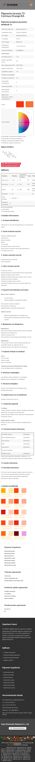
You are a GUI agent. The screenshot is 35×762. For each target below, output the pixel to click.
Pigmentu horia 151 (8, 756)
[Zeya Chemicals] (10, 4)
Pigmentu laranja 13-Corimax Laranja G (6, 505)
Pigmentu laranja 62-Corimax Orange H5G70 (7, 538)
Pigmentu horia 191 (17, 757)
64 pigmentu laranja (20, 750)
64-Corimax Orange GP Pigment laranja (20, 495)
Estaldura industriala (9, 591)
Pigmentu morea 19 (7, 759)
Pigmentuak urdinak (9, 560)
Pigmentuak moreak (9, 558)
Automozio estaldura (10, 596)
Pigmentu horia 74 (16, 753)
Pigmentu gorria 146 (21, 747)
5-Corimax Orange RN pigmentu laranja (19, 527)
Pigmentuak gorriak (9, 551)
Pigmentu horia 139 (17, 754)
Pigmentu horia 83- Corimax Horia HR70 (6, 495)
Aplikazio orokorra (8, 660)
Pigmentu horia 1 (10, 751)
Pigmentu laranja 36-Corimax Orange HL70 (6, 516)
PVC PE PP (7, 609)
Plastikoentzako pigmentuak (11, 657)
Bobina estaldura (8, 598)
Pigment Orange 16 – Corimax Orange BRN (19, 516)
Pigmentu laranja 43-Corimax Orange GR (19, 505)
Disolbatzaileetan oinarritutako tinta (13, 580)
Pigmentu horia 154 (17, 756)
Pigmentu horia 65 (7, 753)
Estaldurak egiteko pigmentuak (12, 655)
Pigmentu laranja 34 (10, 750)
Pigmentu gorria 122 (11, 747)
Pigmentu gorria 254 (21, 748)
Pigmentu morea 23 (17, 759)
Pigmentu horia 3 (19, 751)
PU (5, 611)
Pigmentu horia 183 (8, 757)
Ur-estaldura (7, 593)
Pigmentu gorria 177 (11, 748)
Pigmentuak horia (9, 556)
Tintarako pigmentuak (9, 652)
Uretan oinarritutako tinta (11, 578)
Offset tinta (7, 576)
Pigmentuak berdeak (9, 563)
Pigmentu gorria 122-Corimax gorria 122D (19, 538)
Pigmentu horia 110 (7, 754)
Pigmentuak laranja (9, 553)
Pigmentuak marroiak (10, 565)
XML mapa (10, 745)
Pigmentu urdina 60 (6, 760)
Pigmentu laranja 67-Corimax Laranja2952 (6, 527)
